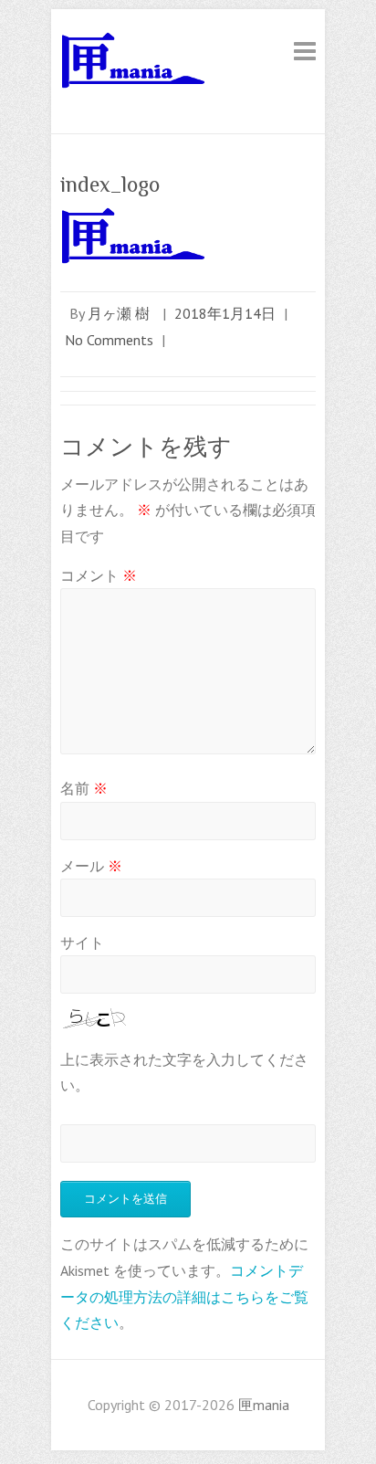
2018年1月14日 (225, 313)
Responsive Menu (305, 50)
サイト (82, 942)
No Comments (109, 340)
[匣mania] (133, 64)
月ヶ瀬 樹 (119, 313)
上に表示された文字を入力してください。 (184, 1071)
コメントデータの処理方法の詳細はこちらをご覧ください (184, 1296)
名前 (84, 788)
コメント (98, 575)
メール (91, 866)
